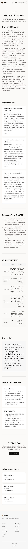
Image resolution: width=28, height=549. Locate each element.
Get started (14, 453)
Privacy (17, 531)
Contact (14, 545)
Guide (3, 526)
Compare (4, 531)
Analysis (4, 534)
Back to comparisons (20, 2)
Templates (4, 529)
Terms (16, 529)
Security (17, 526)
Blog (3, 536)
